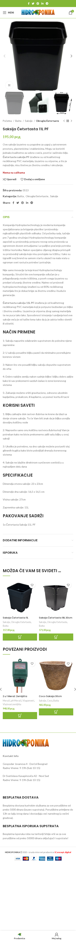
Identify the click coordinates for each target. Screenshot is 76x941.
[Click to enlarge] (9, 85)
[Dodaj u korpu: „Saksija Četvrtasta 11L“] (20, 637)
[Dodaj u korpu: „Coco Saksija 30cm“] (56, 711)
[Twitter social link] (33, 3)
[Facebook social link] (29, 3)
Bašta (18, 120)
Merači (6, 700)
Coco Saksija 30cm (50, 696)
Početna (7, 120)
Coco (49, 700)
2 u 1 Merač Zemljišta (15, 696)
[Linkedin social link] (42, 3)
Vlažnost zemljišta (12, 704)
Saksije (29, 120)
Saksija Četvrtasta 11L (15, 617)
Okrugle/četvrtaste (47, 120)
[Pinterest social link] (37, 3)
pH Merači (16, 700)
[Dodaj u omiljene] (32, 585)
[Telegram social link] (47, 3)
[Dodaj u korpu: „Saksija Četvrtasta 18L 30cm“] (56, 637)
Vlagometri (28, 700)
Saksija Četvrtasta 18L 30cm (55, 617)
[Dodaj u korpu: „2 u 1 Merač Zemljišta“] (20, 715)
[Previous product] (64, 121)
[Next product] (71, 121)
